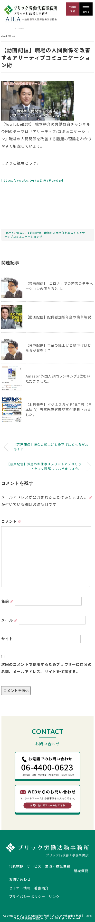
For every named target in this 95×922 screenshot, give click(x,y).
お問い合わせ (20, 879)
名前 (7, 601)
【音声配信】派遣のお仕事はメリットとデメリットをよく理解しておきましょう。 (44, 466)
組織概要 (81, 870)
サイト (7, 638)
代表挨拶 (16, 866)
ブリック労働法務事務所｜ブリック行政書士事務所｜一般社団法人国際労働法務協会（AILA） (53, 917)
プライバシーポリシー (27, 896)
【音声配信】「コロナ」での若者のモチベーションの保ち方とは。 (59, 286)
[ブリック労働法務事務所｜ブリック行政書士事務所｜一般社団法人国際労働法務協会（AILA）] (30, 8)
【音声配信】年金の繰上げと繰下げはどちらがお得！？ (51, 446)
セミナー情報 (20, 888)
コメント (11, 521)
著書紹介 (41, 888)
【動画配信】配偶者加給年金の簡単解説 (58, 317)
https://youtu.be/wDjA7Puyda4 (32, 180)
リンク (54, 896)
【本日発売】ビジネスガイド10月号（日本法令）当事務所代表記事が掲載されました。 (59, 409)
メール (9, 620)
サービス (34, 866)
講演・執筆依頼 (57, 866)
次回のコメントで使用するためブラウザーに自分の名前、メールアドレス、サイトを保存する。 (46, 668)
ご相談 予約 (73, 9)
